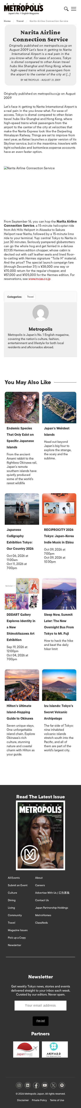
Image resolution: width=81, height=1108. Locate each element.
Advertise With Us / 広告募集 (52, 893)
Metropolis (31, 80)
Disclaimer (23, 1100)
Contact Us (42, 900)
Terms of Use (57, 1100)
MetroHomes (43, 915)
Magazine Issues (18, 930)
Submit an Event (18, 885)
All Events (14, 878)
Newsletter (14, 945)
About (39, 878)
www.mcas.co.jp (40, 278)
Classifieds (41, 922)
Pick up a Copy (17, 937)
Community (15, 915)
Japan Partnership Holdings (51, 908)
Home (7, 21)
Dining (12, 900)
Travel (20, 21)
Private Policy (39, 1100)
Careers (40, 885)
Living (11, 908)
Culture (12, 893)
